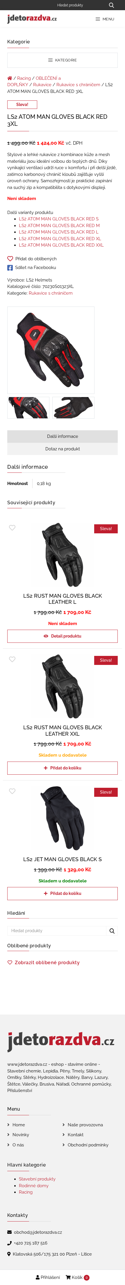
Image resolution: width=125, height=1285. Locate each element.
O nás (18, 1145)
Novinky (20, 1134)
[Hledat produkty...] (111, 5)
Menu (108, 19)
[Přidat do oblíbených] (12, 528)
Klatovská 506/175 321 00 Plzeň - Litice (52, 1254)
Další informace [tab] (62, 436)
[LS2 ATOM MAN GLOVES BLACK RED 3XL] (50, 351)
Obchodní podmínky (88, 1145)
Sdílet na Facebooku (35, 267)
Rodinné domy (34, 1185)
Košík (79, 1277)
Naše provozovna (85, 1125)
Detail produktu (66, 636)
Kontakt (75, 1134)
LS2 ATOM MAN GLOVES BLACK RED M (59, 225)
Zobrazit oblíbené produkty (47, 962)
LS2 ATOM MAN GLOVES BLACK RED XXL (61, 245)
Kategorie (65, 60)
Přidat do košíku (65, 768)
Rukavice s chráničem (78, 84)
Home (18, 1125)
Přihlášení (50, 1277)
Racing (24, 78)
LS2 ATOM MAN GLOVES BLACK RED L (59, 232)
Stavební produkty (37, 1179)
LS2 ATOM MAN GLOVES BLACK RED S (59, 219)
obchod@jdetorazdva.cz (38, 1232)
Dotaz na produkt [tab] (62, 449)
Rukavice (42, 84)
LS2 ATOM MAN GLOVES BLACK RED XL (60, 238)
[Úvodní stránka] (9, 78)
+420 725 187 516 (30, 1243)
